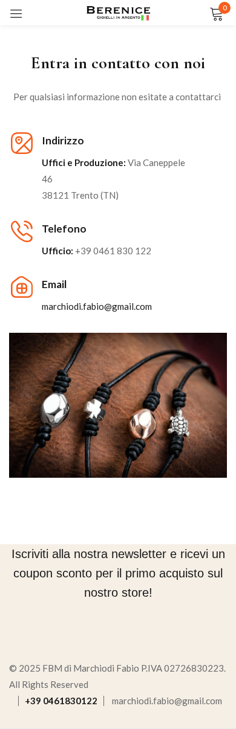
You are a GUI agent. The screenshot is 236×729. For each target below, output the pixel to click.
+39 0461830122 (61, 700)
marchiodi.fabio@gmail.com (167, 700)
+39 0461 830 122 (113, 250)
